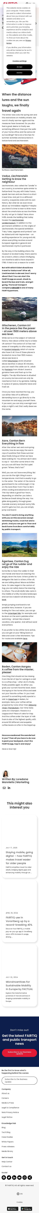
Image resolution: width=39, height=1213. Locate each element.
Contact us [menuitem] (6, 1166)
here (25, 638)
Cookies (20, 1202)
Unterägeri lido (14, 613)
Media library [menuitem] (7, 1151)
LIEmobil (15, 287)
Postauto (9, 369)
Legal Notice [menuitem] (7, 1117)
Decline (19, 73)
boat (4, 599)
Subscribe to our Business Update (19, 1053)
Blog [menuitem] (3, 1127)
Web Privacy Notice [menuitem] (10, 1112)
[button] (18, 1193)
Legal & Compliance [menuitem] (10, 1107)
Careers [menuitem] (5, 1098)
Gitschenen (13, 361)
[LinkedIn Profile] (9, 788)
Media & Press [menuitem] (8, 1103)
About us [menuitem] (5, 1093)
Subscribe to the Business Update (16, 1080)
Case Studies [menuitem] (7, 1137)
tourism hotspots (12, 349)
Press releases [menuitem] (8, 1146)
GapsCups (12, 699)
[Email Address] (4, 788)
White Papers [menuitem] (7, 1141)
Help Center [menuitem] (7, 1161)
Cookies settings (20, 61)
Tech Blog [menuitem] (6, 1132)
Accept (19, 67)
